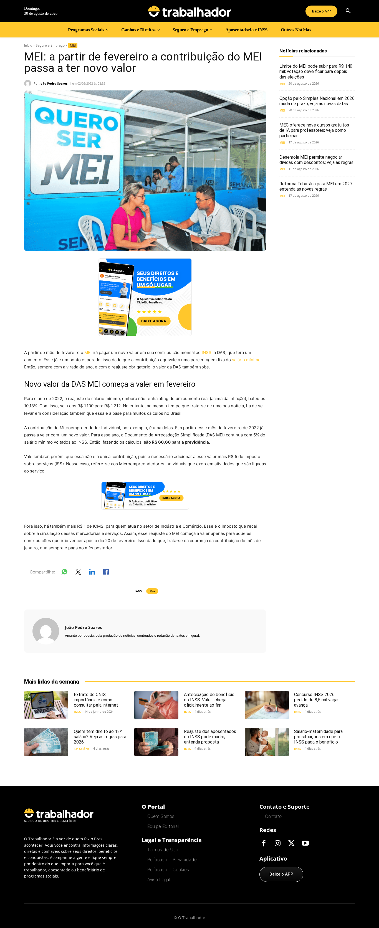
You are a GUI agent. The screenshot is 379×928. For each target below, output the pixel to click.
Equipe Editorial (163, 826)
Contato (273, 816)
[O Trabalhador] (189, 11)
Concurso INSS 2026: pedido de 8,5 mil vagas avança (317, 700)
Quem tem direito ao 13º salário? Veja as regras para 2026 (100, 737)
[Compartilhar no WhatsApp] (64, 573)
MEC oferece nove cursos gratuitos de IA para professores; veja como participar (314, 130)
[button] (348, 11)
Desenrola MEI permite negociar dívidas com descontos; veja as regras (316, 160)
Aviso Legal (158, 879)
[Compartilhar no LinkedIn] (92, 573)
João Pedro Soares (53, 83)
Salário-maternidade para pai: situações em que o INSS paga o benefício (318, 737)
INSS (206, 352)
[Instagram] (277, 844)
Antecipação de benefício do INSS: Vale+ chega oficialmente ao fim (209, 700)
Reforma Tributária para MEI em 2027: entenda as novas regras (316, 186)
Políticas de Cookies (168, 869)
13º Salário (82, 749)
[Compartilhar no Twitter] (78, 573)
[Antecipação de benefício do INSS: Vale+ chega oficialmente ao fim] (156, 705)
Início (28, 45)
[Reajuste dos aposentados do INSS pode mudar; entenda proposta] (156, 742)
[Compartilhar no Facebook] (106, 573)
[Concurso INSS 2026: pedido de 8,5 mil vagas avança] (267, 705)
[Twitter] (291, 844)
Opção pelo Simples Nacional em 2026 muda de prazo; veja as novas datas (317, 101)
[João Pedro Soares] (29, 83)
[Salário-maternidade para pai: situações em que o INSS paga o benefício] (267, 742)
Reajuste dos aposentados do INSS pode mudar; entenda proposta (210, 737)
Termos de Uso (162, 849)
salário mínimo (246, 359)
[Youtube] (305, 844)
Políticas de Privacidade (172, 859)
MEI (73, 45)
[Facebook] (263, 844)
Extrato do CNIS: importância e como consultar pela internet (96, 700)
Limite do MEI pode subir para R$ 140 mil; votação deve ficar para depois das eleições (315, 71)
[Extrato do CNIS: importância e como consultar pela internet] (46, 705)
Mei (152, 591)
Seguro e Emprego (50, 45)
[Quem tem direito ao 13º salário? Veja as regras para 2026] (46, 742)
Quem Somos (160, 816)
